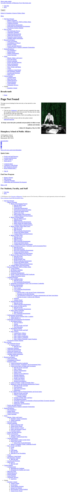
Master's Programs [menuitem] (12, 20)
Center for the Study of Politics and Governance (23, 366)
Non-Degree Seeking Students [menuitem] (15, 28)
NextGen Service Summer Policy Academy (22, 316)
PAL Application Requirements (22, 313)
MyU (5, 7)
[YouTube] (34, 145)
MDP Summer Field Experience (22, 214)
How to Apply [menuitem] (8, 29)
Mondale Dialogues (19, 375)
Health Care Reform (19, 378)
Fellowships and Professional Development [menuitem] (18, 26)
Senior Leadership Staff (17, 424)
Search (3, 10)
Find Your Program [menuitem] (9, 19)
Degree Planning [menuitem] (11, 82)
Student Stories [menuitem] (11, 52)
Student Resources (12, 473)
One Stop (6, 5)
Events (12, 447)
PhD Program (7, 179)
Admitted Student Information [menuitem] (15, 38)
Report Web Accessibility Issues (16, 198)
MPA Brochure (18, 229)
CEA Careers (17, 288)
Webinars (16, 298)
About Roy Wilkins (19, 402)
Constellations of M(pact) (14, 360)
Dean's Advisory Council (17, 427)
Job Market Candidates (17, 270)
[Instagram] (34, 148)
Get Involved (14, 485)
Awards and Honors (12, 438)
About (5, 415)
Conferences (17, 291)
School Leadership (15, 420)
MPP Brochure (18, 238)
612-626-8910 (4, 141)
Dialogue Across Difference (21, 373)
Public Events (17, 372)
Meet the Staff (17, 346)
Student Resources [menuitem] (12, 80)
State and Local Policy (20, 388)
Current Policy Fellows (20, 333)
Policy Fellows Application (21, 336)
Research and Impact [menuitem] (9, 40)
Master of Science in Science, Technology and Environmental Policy (29, 246)
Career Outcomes (11, 414)
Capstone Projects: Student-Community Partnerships (21, 406)
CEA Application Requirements (22, 289)
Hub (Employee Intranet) (10, 167)
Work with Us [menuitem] (11, 74)
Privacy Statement (5, 198)
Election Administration (17, 285)
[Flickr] (34, 147)
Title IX (6, 171)
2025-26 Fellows (18, 322)
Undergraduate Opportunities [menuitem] (15, 25)
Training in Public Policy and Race (23, 397)
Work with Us (7, 161)
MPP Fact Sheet (18, 240)
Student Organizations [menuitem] (13, 53)
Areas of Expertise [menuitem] (12, 41)
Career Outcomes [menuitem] (11, 55)
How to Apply (8, 342)
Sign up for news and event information (11, 150)
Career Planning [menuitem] (11, 83)
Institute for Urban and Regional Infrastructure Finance (25, 384)
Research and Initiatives (20, 381)
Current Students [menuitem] (8, 76)
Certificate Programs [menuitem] (12, 23)
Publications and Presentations (22, 403)
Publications (17, 390)
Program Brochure (15, 271)
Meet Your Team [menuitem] (11, 79)
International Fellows (16, 321)
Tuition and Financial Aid (14, 351)
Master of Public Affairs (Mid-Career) (20, 226)
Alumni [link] (6, 86)
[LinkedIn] (34, 144)
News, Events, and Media (14, 445)
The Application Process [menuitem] (13, 31)
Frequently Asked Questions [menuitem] (14, 37)
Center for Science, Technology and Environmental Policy (26, 364)
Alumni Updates (15, 483)
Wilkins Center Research (20, 394)
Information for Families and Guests (20, 470)
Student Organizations (13, 412)
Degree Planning (11, 474)
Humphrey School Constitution (19, 418)
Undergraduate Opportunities (15, 315)
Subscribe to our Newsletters (18, 453)
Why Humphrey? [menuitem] (11, 50)
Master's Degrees (8, 177)
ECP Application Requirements (22, 282)
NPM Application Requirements (22, 304)
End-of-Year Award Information (22, 442)
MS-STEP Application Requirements (23, 250)
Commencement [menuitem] (11, 77)
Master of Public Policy (17, 235)
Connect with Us (8, 159)
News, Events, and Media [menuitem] (14, 67)
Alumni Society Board (16, 426)
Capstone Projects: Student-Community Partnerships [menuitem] (21, 47)
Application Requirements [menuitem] (14, 34)
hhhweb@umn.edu (9, 119)
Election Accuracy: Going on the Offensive (28, 297)
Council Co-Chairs (15, 435)
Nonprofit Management (17, 301)
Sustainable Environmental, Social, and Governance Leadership (27, 283)
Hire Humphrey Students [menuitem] (13, 71)
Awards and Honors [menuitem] (12, 65)
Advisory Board (18, 300)
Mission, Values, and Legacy (14, 417)
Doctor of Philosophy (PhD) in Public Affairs (19, 267)
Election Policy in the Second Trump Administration (31, 292)
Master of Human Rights (17, 217)
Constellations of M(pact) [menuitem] (14, 43)
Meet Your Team (11, 471)
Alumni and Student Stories (21, 211)
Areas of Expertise (12, 358)
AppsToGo (14, 479)
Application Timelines (13, 348)
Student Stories (11, 411)
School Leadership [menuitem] (12, 61)
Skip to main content (6, 1)
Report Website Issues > (10, 168)
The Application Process (13, 343)
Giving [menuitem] (9, 68)
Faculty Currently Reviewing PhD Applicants (22, 274)
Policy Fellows (14, 331)
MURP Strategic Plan (19, 259)
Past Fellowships (18, 327)
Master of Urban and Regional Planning (21, 255)
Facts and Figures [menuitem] (12, 59)
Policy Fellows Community (21, 337)
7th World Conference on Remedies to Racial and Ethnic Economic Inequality (34, 400)
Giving (9, 455)
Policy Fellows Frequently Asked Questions (25, 339)
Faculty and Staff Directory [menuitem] (14, 46)
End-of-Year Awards (16, 441)
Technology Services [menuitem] (12, 85)
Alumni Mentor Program (17, 486)
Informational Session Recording (22, 209)
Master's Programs (12, 202)
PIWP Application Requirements (22, 309)
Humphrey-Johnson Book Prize (19, 436)
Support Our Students (16, 488)
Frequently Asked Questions (14, 352)
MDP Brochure (18, 206)
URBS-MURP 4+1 (16, 318)
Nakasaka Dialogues (19, 376)
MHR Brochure (18, 220)
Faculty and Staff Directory (11, 156)
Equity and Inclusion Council (18, 429)
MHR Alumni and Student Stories (23, 223)
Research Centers (11, 361)
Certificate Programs (9, 180)
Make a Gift (4, 185)
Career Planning (11, 476)
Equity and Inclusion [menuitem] (12, 64)
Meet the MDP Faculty (20, 205)
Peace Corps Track (19, 212)
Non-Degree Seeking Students (15, 340)
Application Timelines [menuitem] (13, 32)
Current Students (15, 268)
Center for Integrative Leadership (19, 363)
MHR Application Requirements (22, 221)
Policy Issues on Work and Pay (19, 306)
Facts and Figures (12, 421)
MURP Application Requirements (23, 261)
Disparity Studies (21, 396)
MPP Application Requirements (22, 241)
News (12, 448)
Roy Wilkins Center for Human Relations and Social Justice (26, 391)
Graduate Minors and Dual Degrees (23, 215)
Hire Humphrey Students (13, 458)
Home (5, 95)
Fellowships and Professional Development (15, 182)
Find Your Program (9, 200)
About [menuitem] (5, 56)
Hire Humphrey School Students (19, 489)
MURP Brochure (18, 258)
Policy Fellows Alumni (20, 334)
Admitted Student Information (15, 354)
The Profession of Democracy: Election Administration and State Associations (37, 295)
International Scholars (16, 328)
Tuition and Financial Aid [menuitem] (14, 35)
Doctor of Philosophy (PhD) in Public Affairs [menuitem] (19, 22)
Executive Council (15, 430)
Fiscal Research (18, 387)
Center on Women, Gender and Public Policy (22, 382)
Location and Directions (10, 158)
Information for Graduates (17, 468)
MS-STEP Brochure (19, 249)
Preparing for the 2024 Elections (25, 294)
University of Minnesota (16, 196)
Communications (8, 164)
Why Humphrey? (11, 409)
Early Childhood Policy (17, 279)
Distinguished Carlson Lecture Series (20, 439)
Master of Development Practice (19, 203)
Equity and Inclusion (12, 433)
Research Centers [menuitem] (11, 44)
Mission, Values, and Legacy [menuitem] (14, 58)
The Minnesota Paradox (20, 399)
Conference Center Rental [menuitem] (14, 70)
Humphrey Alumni (12, 482)
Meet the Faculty (18, 228)
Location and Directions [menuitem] (13, 73)
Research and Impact (9, 357)
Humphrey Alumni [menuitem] (12, 88)
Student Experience (9, 408)
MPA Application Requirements (22, 231)
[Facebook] (34, 142)
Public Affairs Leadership (17, 310)
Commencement (11, 467)
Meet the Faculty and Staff (21, 325)
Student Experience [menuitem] (9, 49)
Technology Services (12, 477)
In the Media (14, 450)
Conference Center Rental (11, 165)
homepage (14, 110)
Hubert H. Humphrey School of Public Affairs (13, 13)
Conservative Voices (19, 379)
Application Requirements (21, 208)
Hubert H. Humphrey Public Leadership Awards (23, 444)
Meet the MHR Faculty (20, 218)
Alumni (16, 324)
